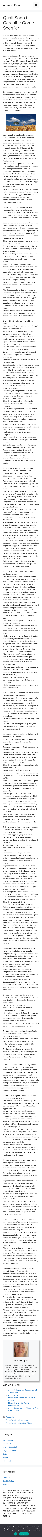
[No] (39, 1531)
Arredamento (8, 1440)
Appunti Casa (11, 5)
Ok (16, 1534)
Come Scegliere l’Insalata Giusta (19, 1423)
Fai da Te (7, 1444)
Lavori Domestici (10, 1447)
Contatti (6, 1478)
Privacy (6, 1484)
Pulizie (5, 1457)
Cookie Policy (8, 1481)
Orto (5, 1454)
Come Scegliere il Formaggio (17, 1420)
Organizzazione (9, 1451)
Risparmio (10, 1417)
